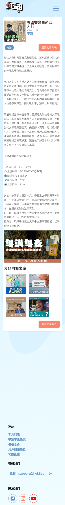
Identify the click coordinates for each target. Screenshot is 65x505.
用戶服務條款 (17, 449)
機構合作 (14, 444)
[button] (9, 47)
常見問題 (14, 434)
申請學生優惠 (17, 439)
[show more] (56, 9)
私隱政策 (14, 454)
